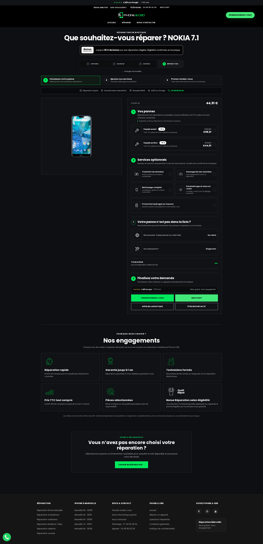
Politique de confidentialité (162, 528)
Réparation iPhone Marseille (50, 510)
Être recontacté (196, 306)
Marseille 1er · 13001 (83, 515)
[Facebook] (199, 511)
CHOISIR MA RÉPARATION (131, 465)
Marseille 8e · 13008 (83, 528)
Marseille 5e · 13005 (83, 519)
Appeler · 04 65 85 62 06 (123, 528)
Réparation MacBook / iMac (49, 524)
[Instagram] (207, 511)
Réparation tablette (46, 528)
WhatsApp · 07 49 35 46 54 (124, 524)
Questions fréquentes (160, 519)
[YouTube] (215, 511)
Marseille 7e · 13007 (83, 524)
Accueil (153, 510)
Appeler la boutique (152, 306)
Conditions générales (159, 524)
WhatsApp (164, 7)
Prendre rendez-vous (240, 15)
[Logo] (131, 15)
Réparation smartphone (48, 515)
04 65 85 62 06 (149, 7)
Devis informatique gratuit (124, 515)
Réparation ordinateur (47, 519)
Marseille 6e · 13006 (83, 510)
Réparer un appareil (159, 515)
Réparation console (46, 533)
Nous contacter (119, 519)
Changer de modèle (131, 71)
